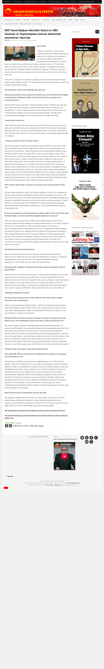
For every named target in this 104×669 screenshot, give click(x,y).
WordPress (58, 485)
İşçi (76, 20)
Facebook (91, 437)
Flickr (87, 442)
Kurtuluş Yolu (17, 1)
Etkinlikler (35, 20)
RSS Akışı (82, 437)
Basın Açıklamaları (57, 20)
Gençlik (82, 20)
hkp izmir (7, 40)
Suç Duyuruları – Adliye (12, 20)
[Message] (33, 426)
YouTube (91, 442)
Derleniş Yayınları (30, 1)
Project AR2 (49, 485)
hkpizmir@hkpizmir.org (73, 483)
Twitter (87, 437)
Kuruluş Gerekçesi (55, 1)
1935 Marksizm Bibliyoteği (86, 1)
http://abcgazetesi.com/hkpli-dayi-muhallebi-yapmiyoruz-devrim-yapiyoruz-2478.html (35, 410)
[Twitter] (10, 425)
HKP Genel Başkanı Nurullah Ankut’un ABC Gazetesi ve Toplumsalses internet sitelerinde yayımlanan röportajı (33, 33)
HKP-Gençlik (42, 1)
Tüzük (66, 1)
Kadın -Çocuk (37, 24)
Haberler (25, 20)
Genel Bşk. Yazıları (11, 24)
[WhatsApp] (17, 426)
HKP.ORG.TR (7, 1)
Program (73, 1)
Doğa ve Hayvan (25, 24)
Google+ (96, 437)
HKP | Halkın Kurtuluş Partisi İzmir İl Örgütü (52, 11)
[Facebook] (6, 425)
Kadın (69, 20)
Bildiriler (45, 20)
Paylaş (40, 426)
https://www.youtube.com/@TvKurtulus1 (65, 439)
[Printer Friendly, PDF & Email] (13, 423)
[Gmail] (25, 426)
